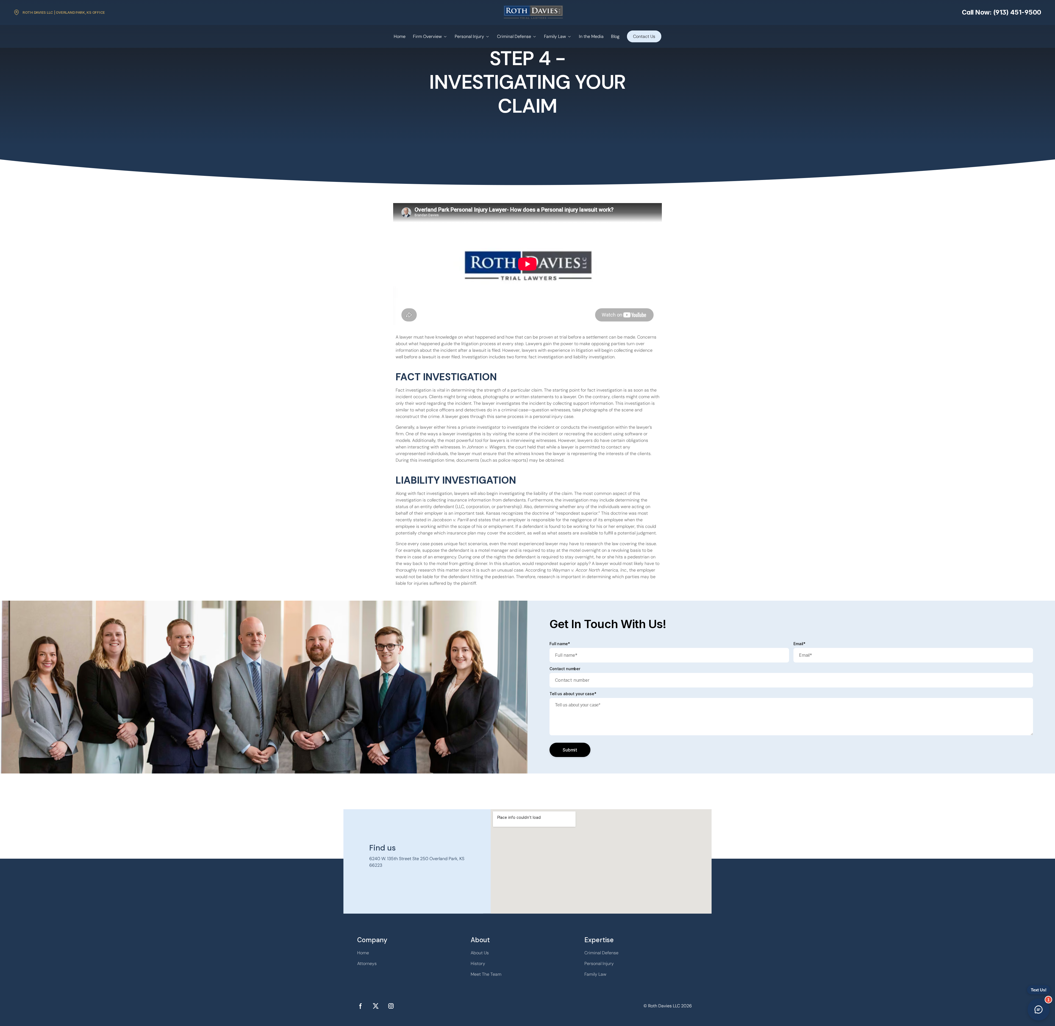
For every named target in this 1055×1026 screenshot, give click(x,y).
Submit (570, 750)
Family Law (555, 36)
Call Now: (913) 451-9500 (1001, 12)
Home (400, 36)
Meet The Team (486, 974)
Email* (799, 644)
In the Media (591, 36)
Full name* (559, 644)
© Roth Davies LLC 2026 (667, 1006)
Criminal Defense (514, 36)
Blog (615, 36)
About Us (480, 953)
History (478, 963)
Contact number (564, 669)
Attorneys (367, 963)
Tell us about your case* (572, 694)
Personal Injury (469, 36)
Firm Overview (427, 36)
